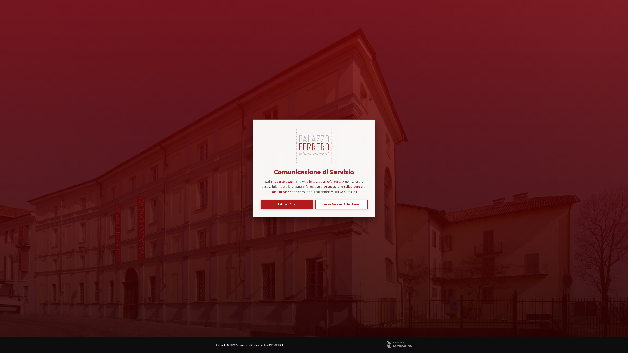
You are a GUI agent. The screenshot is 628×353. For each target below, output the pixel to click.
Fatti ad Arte (287, 204)
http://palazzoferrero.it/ (326, 181)
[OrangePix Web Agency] (399, 345)
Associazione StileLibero (341, 204)
